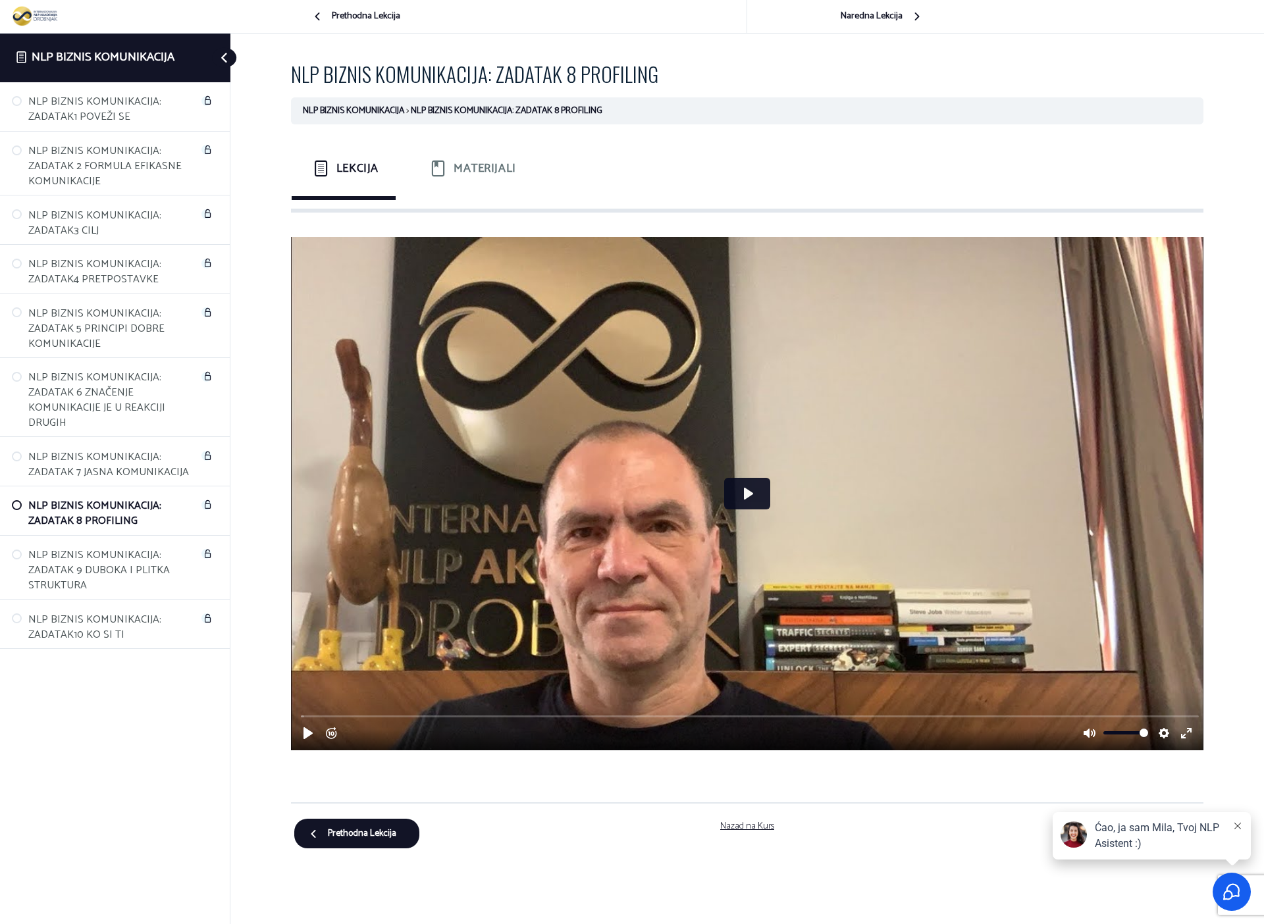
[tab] (343, 168)
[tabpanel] (747, 501)
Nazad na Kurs (747, 826)
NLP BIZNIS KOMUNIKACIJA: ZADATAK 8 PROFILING (506, 110)
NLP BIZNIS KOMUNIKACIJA (103, 57)
